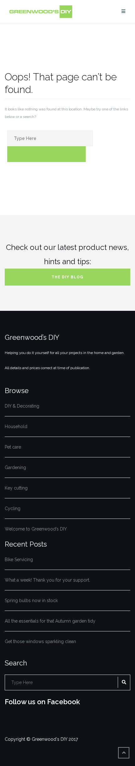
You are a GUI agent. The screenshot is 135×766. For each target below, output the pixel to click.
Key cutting (16, 487)
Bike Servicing (19, 559)
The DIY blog (67, 277)
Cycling (12, 508)
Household (16, 426)
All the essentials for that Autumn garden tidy (50, 621)
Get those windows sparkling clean (40, 641)
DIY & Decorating (22, 406)
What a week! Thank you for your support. (47, 580)
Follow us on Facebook (42, 702)
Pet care (13, 447)
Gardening (15, 467)
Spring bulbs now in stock (31, 600)
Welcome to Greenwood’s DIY (36, 528)
